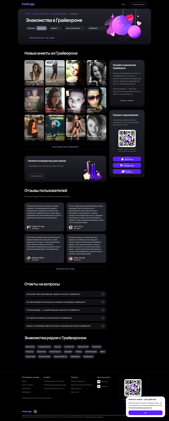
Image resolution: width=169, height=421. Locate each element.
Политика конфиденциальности (54, 388)
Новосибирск (26, 388)
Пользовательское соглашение (54, 381)
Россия (28, 14)
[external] (127, 159)
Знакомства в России (41, 14)
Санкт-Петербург (27, 385)
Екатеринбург (26, 392)
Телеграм (104, 386)
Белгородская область (59, 14)
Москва (24, 381)
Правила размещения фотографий (55, 385)
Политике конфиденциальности (140, 408)
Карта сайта (75, 392)
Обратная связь (76, 388)
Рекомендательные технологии (94, 417)
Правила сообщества (78, 381)
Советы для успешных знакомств (82, 385)
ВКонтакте (104, 382)
